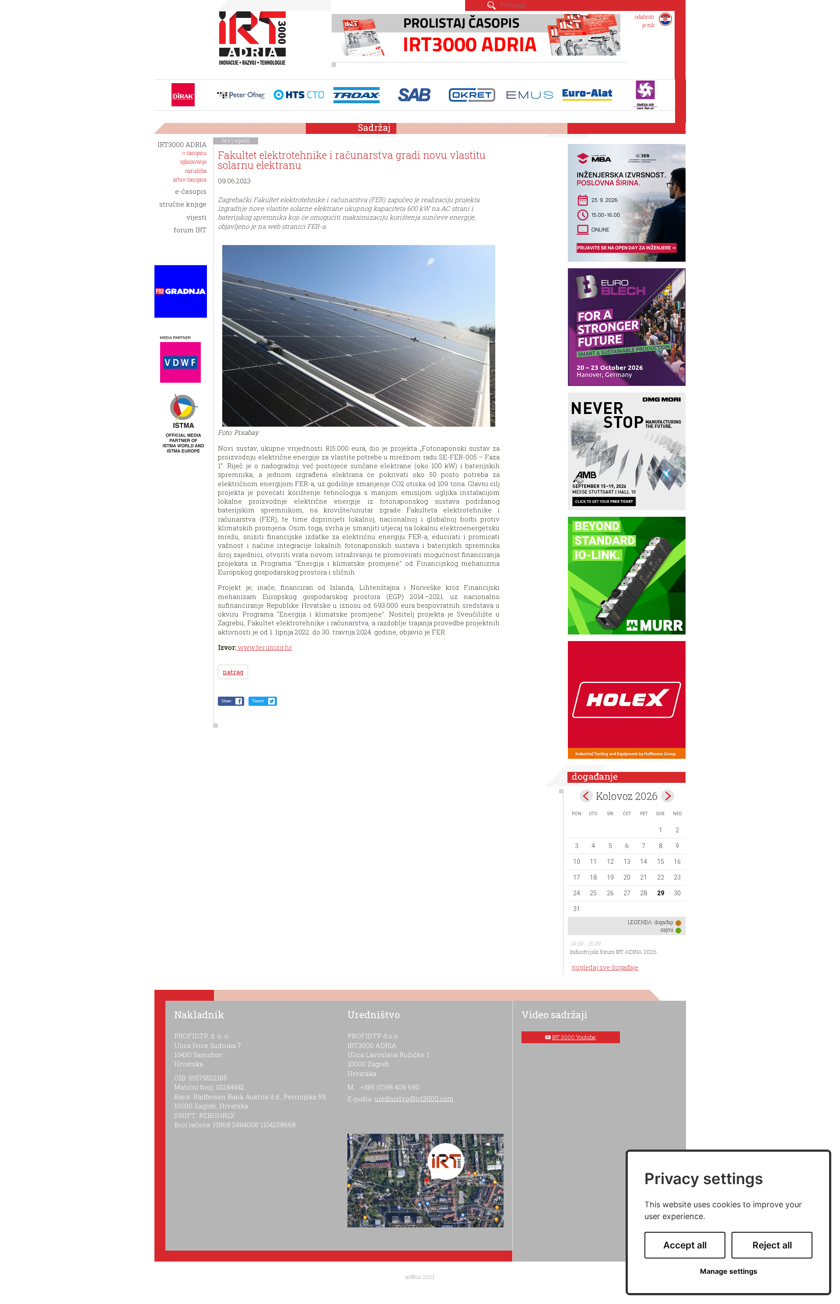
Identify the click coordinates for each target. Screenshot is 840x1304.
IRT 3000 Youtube (574, 1037)
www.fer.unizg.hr (264, 647)
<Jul (586, 796)
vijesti (241, 140)
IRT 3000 (254, 43)
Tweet (258, 700)
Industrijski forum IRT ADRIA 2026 (613, 952)
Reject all (772, 1245)
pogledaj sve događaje (605, 967)
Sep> (667, 796)
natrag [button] (233, 672)
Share (226, 700)
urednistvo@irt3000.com (414, 1098)
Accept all (685, 1245)
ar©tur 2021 (420, 1277)
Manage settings (728, 1271)
